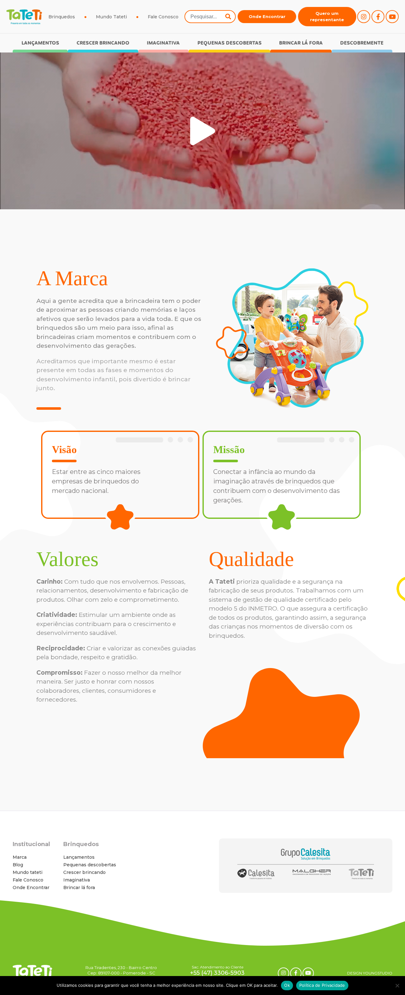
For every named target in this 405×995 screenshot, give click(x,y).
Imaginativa (163, 43)
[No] (397, 985)
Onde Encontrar (267, 16)
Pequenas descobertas (229, 43)
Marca (20, 857)
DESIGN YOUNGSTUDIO (369, 973)
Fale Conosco (163, 17)
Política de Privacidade (322, 985)
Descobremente (361, 43)
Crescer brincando (103, 43)
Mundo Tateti (111, 17)
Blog (18, 865)
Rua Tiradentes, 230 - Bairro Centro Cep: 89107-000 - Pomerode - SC (121, 970)
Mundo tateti (27, 872)
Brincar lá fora (301, 43)
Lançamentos (40, 43)
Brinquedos (61, 17)
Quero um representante (327, 16)
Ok (287, 985)
